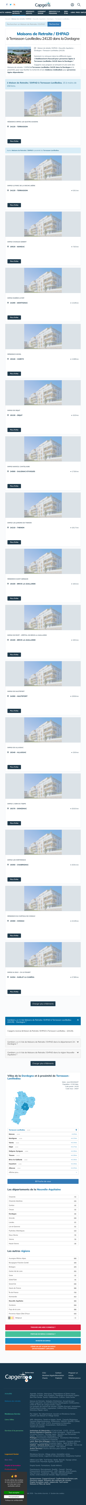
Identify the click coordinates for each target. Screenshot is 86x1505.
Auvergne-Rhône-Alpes (42, 1258)
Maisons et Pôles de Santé (40, 1484)
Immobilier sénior (63, 1454)
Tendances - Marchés (49, 1473)
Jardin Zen (59, 1461)
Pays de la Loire (42, 1309)
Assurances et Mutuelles (61, 1423)
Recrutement (46, 1469)
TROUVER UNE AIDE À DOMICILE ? (43, 1327)
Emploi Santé (35, 1465)
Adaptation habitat (73, 1456)
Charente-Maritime (42, 1201)
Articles (40, 1394)
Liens (73, 12)
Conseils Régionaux (70, 1419)
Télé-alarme (61, 1447)
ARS (31, 1419)
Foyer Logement (36, 1403)
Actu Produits (49, 1395)
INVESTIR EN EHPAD (43, 1341)
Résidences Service (12, 1414)
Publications (53, 1397)
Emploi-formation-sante (39, 1482)
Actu (2, 12)
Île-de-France (42, 1292)
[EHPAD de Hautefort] (43, 673)
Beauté (62, 1460)
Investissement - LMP (49, 1471)
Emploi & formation (13, 1465)
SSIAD (60, 1436)
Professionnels (11, 1469)
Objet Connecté (62, 1475)
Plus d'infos (14, 141)
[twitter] (10, 4)
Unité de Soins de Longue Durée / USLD (45, 1405)
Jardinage (69, 1445)
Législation (51, 1408)
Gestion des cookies (57, 1493)
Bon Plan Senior (36, 1397)
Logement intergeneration (54, 1456)
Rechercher (54, 24)
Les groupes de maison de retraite (43, 1406)
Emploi (83, 12)
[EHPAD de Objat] (43, 392)
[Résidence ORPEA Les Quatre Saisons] (43, 104)
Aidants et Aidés (36, 1395)
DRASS (64, 1421)
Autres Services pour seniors (55, 1448)
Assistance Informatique (69, 1438)
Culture (62, 1397)
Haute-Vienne (42, 1244)
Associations (51, 1425)
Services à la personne (54, 12)
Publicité (58, 1378)
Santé (45, 1397)
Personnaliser (14, 1497)
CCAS (38, 1423)
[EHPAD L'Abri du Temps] (43, 786)
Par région (34, 1414)
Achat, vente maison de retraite (42, 1475)
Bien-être (66, 12)
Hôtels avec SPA (36, 1460)
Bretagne (42, 1267)
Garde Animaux (57, 1445)
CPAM (32, 1423)
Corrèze (42, 1205)
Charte (45, 1378)
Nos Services (35, 1473)
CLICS (48, 1423)
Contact (58, 1373)
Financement (35, 1471)
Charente (42, 1197)
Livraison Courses (37, 1434)
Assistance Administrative (48, 1438)
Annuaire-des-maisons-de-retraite (57, 1480)
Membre (73, 5)
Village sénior (50, 1454)
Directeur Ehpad (36, 1410)
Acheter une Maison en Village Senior (44, 1416)
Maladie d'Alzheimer (54, 1401)
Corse (42, 1275)
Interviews (48, 1394)
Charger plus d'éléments (43, 1004)
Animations (76, 1406)
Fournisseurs (35, 1469)
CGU (44, 1373)
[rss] (14, 4)
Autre (46, 1410)
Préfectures (55, 1421)
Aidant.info (54, 1482)
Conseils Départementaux (40, 1421)
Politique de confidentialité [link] (14, 1500)
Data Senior (70, 1397)
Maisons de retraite (17, 12)
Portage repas (50, 1434)
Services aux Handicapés (46, 1436)
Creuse (42, 1209)
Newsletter (59, 1375)
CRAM (76, 1421)
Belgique (45, 1318)
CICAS (71, 1430)
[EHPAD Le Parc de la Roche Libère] (43, 167)
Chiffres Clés (62, 1408)
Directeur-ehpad (36, 1480)
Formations (45, 1465)
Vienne (42, 1239)
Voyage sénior (71, 1460)
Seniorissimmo (35, 1478)
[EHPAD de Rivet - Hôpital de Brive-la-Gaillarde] (43, 617)
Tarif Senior (48, 1460)
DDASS (71, 1421)
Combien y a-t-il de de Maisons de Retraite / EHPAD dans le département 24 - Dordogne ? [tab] (41, 1043)
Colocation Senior (36, 1456)
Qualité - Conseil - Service (62, 1469)
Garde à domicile (73, 1432)
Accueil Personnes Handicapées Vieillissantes (61, 1403)
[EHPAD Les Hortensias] (43, 842)
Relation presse (74, 1378)
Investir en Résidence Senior (64, 1414)
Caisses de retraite (37, 1425)
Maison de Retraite (37, 1401)
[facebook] (6, 4)
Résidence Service (30, 12)
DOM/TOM (42, 1280)
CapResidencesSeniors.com (66, 1478)
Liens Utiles (9, 1419)
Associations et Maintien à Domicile (44, 1439)
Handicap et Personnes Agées (67, 1395)
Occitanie (42, 1305)
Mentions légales (48, 1375)
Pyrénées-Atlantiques (42, 1231)
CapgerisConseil (48, 1478)
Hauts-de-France (42, 1288)
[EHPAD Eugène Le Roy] (43, 280)
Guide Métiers (56, 1465)
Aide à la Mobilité (58, 1441)
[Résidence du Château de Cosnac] (43, 898)
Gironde (42, 1218)
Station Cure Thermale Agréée (42, 1461)
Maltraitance (62, 1425)
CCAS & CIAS (56, 1430)
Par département (45, 1414)
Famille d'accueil (64, 1406)
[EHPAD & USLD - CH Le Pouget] (43, 954)
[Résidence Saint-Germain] (43, 561)
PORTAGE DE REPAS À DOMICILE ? (43, 1334)
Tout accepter (14, 1492)
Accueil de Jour (68, 1401)
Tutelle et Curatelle (37, 1427)
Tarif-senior (63, 1482)
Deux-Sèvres (42, 1235)
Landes (42, 1222)
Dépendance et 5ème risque (64, 1394)
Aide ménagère (59, 1432)
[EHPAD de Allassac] (43, 729)
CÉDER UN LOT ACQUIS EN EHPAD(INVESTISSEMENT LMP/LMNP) (43, 1348)
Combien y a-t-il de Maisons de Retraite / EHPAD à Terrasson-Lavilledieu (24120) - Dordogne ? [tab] (39, 1021)
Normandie (42, 1297)
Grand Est (42, 1284)
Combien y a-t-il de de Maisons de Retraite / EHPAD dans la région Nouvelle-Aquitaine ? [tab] (41, 1053)
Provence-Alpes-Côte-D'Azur (42, 1314)
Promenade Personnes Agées (50, 1443)
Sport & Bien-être (70, 1443)
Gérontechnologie (65, 1473)
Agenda (8, 12)
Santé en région (49, 1419)
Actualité (8, 1393)
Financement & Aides (38, 1408)
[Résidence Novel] (43, 336)
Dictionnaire (72, 1408)
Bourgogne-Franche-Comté (42, 1263)
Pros (78, 12)
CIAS (43, 1423)
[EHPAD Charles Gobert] (43, 224)
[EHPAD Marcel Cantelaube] (43, 448)
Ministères (38, 1419)
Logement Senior (42, 12)
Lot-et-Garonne (42, 1227)
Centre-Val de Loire (42, 1271)
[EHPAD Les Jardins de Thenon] (43, 505)
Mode (56, 1460)
